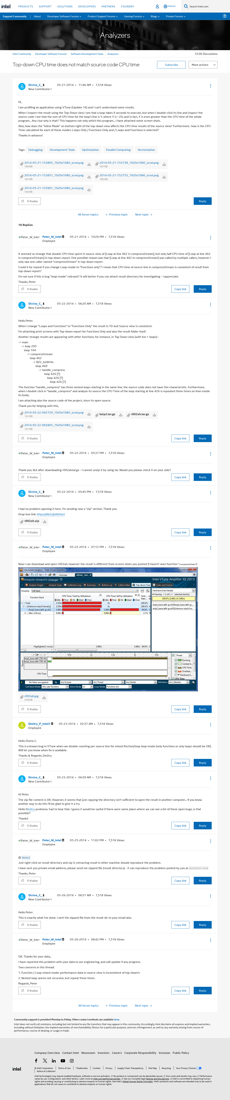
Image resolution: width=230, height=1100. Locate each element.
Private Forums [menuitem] (174, 16)
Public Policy (181, 1053)
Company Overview (47, 1053)
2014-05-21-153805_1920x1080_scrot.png (54, 162)
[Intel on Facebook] (36, 1061)
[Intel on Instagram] (72, 1061)
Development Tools (62, 150)
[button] (210, 85)
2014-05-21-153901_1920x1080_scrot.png (54, 188)
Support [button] (45, 6)
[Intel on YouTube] (63, 1061)
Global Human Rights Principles (138, 1081)
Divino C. (26, 857)
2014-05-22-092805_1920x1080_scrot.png (54, 425)
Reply (202, 201)
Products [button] (25, 6)
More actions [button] (200, 65)
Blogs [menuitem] (154, 16)
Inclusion (164, 1053)
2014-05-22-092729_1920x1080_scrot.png (54, 412)
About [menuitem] (37, 16)
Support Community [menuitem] (14, 16)
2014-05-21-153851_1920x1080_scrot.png (54, 175)
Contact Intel (70, 1053)
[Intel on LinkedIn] (54, 1061)
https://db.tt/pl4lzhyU (51, 514)
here (116, 1019)
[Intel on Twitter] (45, 1061)
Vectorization (146, 150)
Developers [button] (87, 6)
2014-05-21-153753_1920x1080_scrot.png (129, 175)
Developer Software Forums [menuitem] (63, 16)
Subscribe (171, 65)
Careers (117, 1053)
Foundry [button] (127, 6)
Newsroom (88, 1053)
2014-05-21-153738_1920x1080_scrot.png (129, 162)
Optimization (90, 150)
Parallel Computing (118, 150)
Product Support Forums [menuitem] (101, 16)
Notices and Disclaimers (157, 1078)
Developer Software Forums (51, 54)
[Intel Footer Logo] (17, 1068)
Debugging (35, 150)
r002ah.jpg (31, 696)
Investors (103, 1053)
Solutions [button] (65, 6)
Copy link (180, 289)
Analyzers (113, 54)
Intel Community (22, 54)
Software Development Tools (87, 54)
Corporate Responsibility (140, 1053)
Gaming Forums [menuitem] (133, 16)
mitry (31, 809)
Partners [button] (108, 6)
